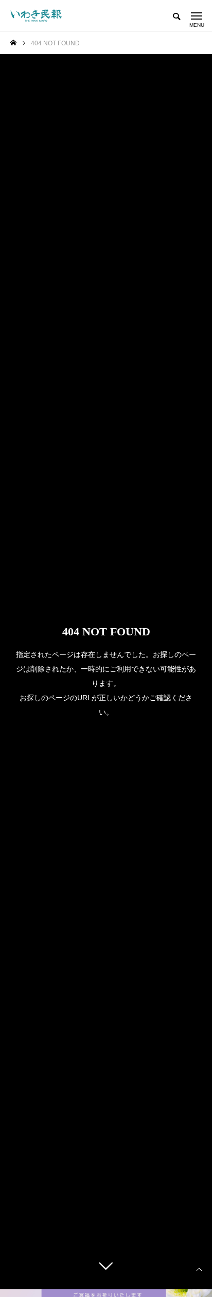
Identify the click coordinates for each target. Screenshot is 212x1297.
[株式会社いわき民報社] (36, 15)
